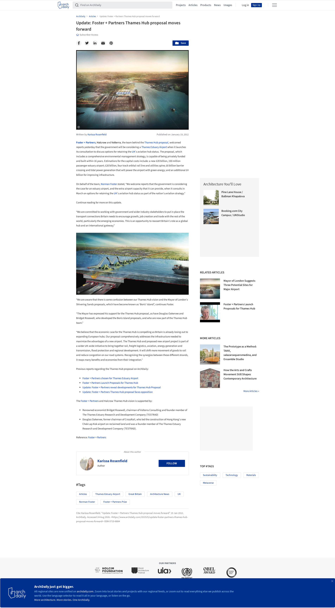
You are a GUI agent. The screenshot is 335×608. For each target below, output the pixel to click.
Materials (251, 475)
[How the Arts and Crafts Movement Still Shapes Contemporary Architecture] (210, 378)
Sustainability (210, 475)
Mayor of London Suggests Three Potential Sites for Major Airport (239, 285)
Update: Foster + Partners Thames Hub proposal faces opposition (117, 392)
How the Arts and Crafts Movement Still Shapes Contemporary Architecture (240, 374)
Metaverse (208, 483)
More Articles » (251, 391)
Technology (232, 475)
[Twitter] (87, 43)
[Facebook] (78, 43)
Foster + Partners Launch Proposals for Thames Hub (110, 383)
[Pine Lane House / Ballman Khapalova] (211, 197)
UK (133, 152)
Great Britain (135, 494)
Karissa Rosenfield (112, 461)
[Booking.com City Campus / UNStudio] (211, 216)
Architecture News (159, 494)
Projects (181, 5)
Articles (193, 5)
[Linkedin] (95, 43)
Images (228, 5)
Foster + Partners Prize (115, 502)
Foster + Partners (85, 142)
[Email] (103, 43)
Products (205, 5)
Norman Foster (109, 184)
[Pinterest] (111, 43)
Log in (245, 5)
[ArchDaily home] (63, 5)
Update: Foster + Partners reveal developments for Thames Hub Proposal (121, 387)
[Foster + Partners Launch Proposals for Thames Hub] (210, 312)
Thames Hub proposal (156, 142)
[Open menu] (274, 5)
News (217, 5)
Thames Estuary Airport (154, 147)
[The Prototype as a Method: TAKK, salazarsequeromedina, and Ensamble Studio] (210, 354)
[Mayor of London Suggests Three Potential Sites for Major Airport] (210, 289)
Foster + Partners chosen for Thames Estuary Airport (110, 378)
